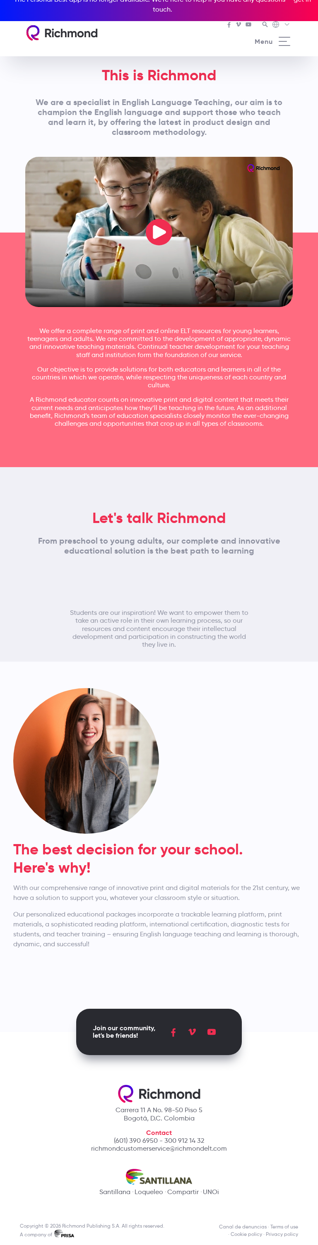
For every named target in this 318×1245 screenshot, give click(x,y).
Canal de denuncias (243, 1226)
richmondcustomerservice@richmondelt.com (159, 1148)
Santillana (114, 1192)
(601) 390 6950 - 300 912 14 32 (159, 1140)
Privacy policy (282, 1234)
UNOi (211, 1192)
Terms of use (284, 1226)
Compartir (183, 1192)
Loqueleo (149, 1192)
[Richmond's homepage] (61, 33)
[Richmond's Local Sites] (281, 25)
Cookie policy (246, 1234)
